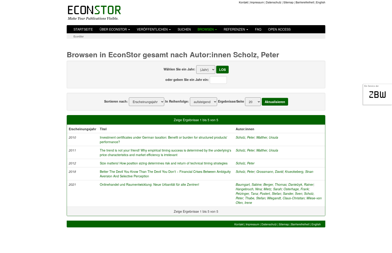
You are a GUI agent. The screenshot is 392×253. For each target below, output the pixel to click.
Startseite (83, 29)
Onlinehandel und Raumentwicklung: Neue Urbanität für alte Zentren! (149, 184)
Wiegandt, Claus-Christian (286, 198)
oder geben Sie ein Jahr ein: (187, 79)
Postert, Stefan (270, 193)
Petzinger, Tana (247, 193)
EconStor (79, 36)
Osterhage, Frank (296, 189)
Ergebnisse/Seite (231, 101)
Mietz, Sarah (273, 189)
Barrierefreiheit (305, 2)
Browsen (206, 29)
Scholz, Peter (245, 137)
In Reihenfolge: (177, 101)
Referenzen (235, 29)
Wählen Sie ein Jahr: (179, 69)
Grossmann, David (269, 171)
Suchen (184, 29)
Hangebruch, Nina (249, 189)
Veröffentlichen (153, 29)
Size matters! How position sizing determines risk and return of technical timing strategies (164, 163)
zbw (377, 94)
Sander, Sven (292, 193)
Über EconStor (114, 29)
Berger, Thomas (275, 184)
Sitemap (288, 2)
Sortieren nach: (116, 101)
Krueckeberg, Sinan (299, 171)
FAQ (258, 29)
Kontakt (243, 2)
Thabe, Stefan (255, 198)
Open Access (279, 29)
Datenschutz (273, 2)
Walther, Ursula (267, 137)
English (320, 2)
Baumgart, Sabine (249, 184)
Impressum (257, 2)
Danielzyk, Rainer (301, 184)
